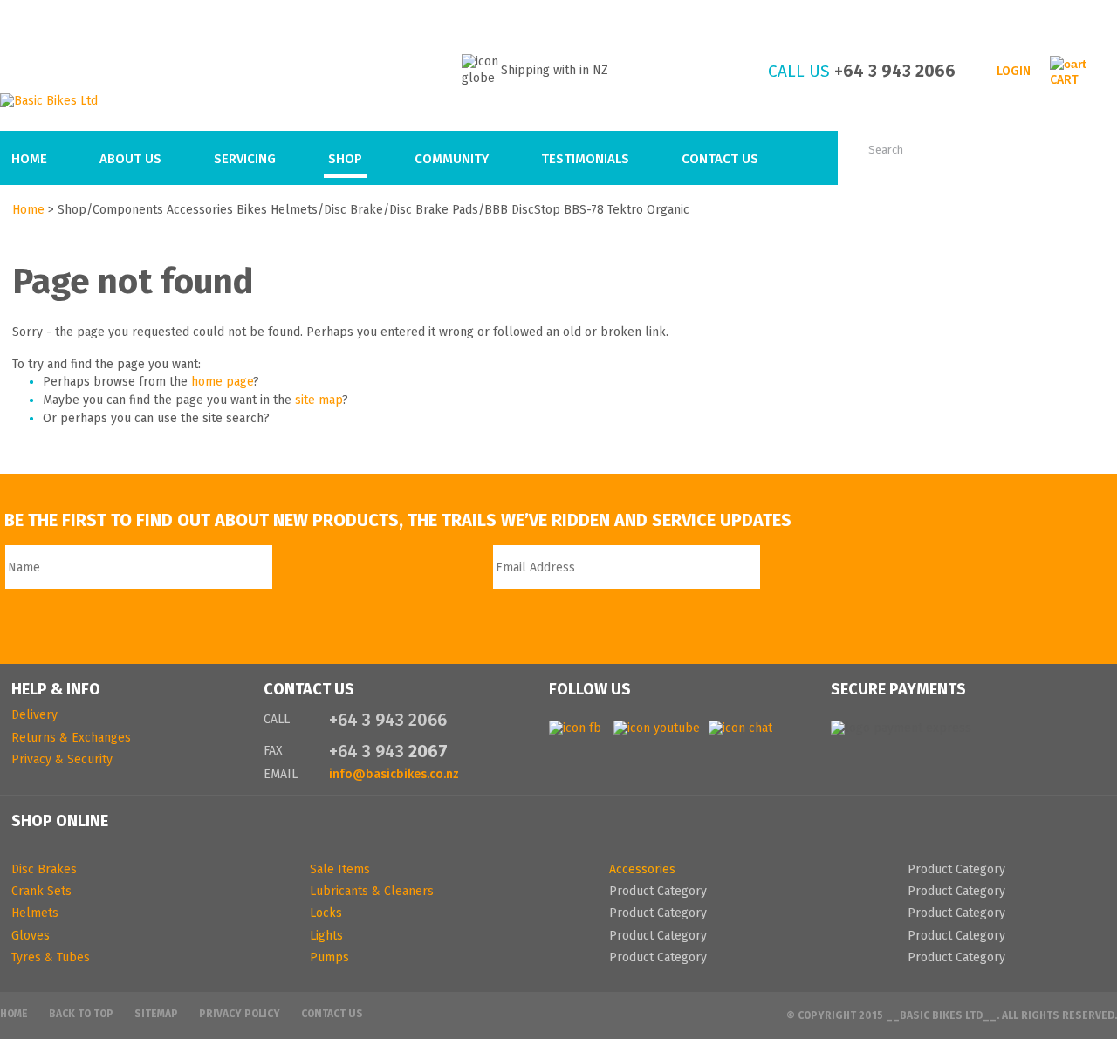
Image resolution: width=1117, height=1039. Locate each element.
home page (222, 381)
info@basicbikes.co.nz (394, 774)
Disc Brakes (44, 869)
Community (452, 159)
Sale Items (340, 869)
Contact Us (720, 159)
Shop (345, 159)
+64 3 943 (368, 751)
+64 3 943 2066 (895, 71)
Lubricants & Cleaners (372, 891)
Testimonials (585, 159)
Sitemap (156, 1014)
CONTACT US (309, 689)
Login (1014, 71)
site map (318, 400)
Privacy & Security (62, 759)
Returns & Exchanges (71, 737)
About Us (130, 159)
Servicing (245, 159)
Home (29, 159)
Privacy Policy (239, 1014)
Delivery (34, 714)
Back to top (81, 1014)
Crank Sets (41, 891)
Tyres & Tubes (50, 957)
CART (1064, 79)
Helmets (34, 913)
